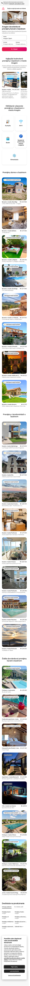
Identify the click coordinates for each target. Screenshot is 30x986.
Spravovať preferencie (14, 975)
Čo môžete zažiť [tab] (18, 907)
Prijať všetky (14, 967)
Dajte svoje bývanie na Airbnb (16, 8)
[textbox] (8, 44)
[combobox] (14, 38)
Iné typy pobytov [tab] (7, 907)
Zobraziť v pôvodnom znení (16, 3)
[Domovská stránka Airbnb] (3, 8)
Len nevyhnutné (14, 971)
